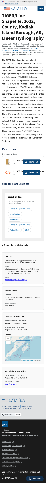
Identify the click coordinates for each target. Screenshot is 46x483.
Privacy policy (8, 465)
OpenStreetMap (28, 360)
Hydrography (14, 219)
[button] (8, 339)
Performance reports (11, 461)
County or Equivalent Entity (20, 225)
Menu (41, 8)
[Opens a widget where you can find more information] (35, 479)
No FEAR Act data (9, 453)
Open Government (13, 407)
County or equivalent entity (20, 209)
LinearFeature (15, 214)
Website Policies (26, 407)
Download (33, 162)
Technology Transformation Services (19, 435)
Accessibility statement (12, 445)
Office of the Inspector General (15, 457)
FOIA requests (8, 449)
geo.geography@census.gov (16, 279)
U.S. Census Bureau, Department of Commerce (20, 49)
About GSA (6, 441)
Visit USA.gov (8, 478)
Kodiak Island (14, 230)
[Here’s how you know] (23, 3)
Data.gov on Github (24, 409)
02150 (27, 230)
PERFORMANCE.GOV (9, 409)
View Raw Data (11, 384)
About (4, 407)
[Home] (15, 8)
